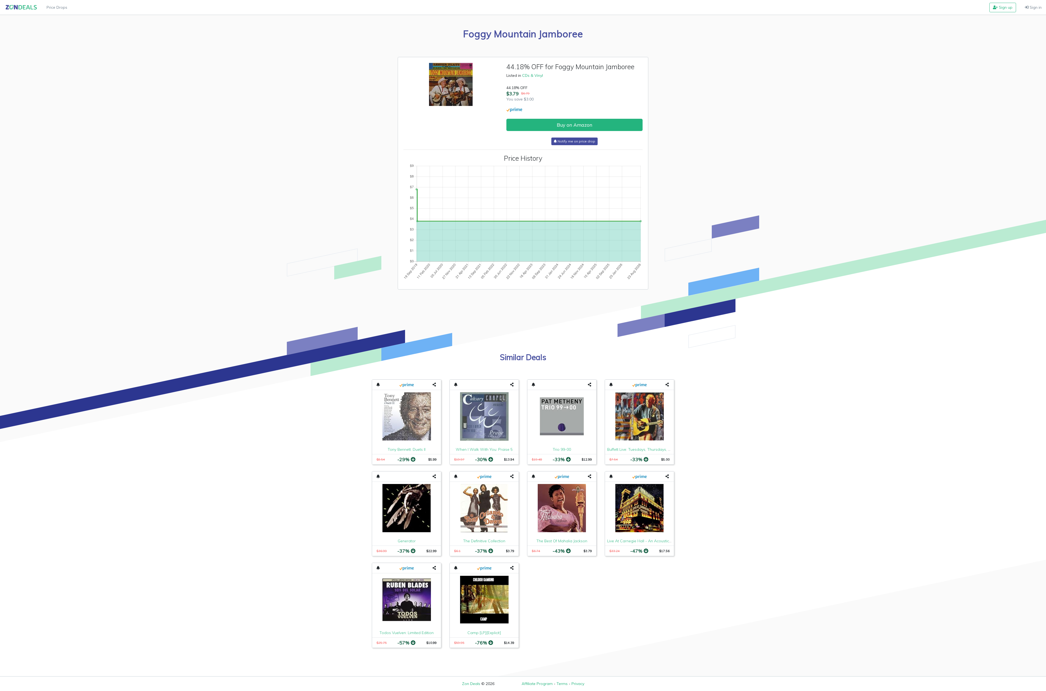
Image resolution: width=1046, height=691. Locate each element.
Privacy (577, 683)
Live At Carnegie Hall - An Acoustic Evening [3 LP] (651, 540)
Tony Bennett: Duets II (406, 449)
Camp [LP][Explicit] (484, 632)
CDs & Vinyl (532, 75)
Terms (562, 683)
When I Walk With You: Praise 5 (484, 449)
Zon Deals (471, 683)
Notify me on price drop (576, 141)
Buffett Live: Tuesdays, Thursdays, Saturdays (646, 449)
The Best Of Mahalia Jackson (561, 540)
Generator (407, 540)
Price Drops (57, 7)
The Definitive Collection (484, 540)
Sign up (1005, 7)
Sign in (1035, 7)
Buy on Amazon (574, 125)
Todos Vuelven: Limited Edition (406, 632)
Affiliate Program (537, 683)
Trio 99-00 (562, 449)
